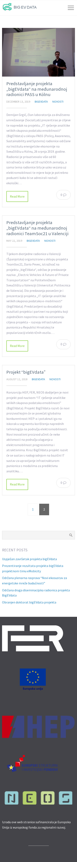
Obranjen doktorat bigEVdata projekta (29, 602)
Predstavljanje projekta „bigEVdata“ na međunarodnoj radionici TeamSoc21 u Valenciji (37, 228)
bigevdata (41, 101)
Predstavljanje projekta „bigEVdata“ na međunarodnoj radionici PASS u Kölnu (36, 89)
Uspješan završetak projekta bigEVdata (29, 559)
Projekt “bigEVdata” (26, 372)
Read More (17, 196)
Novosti (57, 101)
